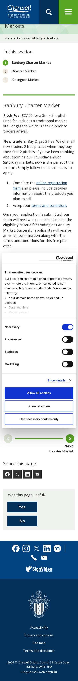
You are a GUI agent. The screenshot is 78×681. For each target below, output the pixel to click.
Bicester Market (24, 71)
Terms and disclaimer (39, 651)
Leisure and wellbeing (29, 38)
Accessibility (39, 627)
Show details (56, 380)
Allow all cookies (39, 393)
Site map (39, 643)
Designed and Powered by (39, 672)
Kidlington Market (25, 80)
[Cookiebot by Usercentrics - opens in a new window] (56, 258)
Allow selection (39, 406)
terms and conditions (49, 205)
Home (8, 38)
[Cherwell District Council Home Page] (19, 12)
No (28, 522)
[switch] (67, 339)
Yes (28, 508)
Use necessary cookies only (39, 419)
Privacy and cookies (39, 635)
